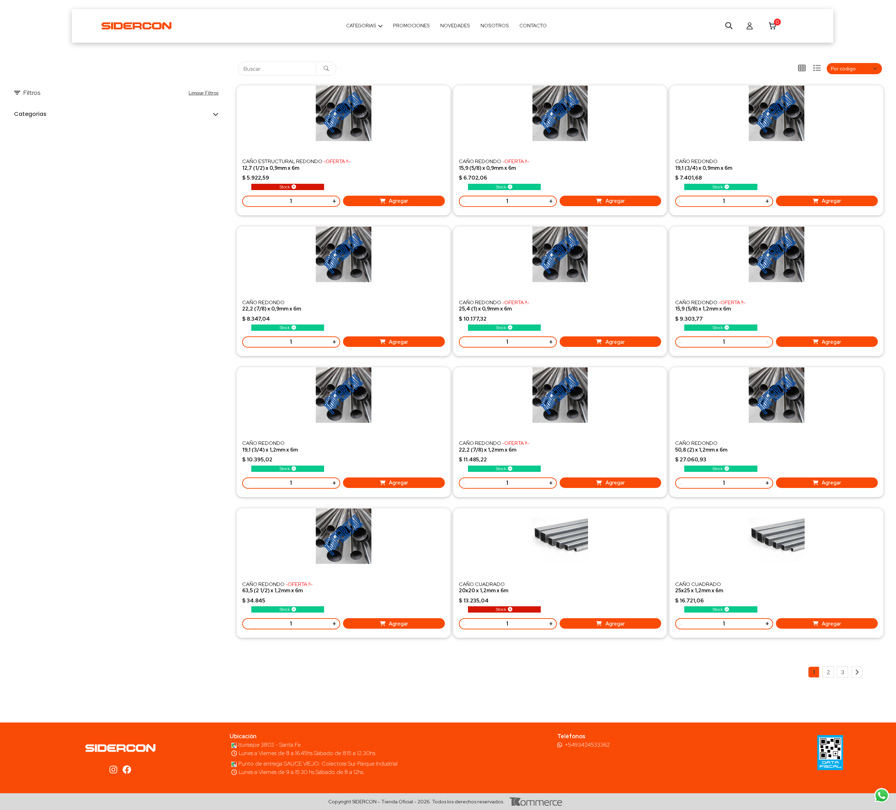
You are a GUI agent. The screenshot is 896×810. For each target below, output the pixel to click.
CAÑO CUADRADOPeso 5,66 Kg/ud (699, 590)
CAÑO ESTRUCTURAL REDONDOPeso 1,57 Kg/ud (296, 167)
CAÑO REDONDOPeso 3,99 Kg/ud (494, 449)
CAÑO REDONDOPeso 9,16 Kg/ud (701, 449)
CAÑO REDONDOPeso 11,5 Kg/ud (277, 590)
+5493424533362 (587, 745)
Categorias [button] (30, 114)
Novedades (455, 25)
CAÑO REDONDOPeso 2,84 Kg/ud (271, 308)
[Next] (856, 672)
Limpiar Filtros (203, 93)
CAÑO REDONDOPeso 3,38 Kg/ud (270, 449)
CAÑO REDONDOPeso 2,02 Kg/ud (494, 167)
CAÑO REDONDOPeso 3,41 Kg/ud (494, 308)
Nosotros (495, 25)
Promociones (411, 25)
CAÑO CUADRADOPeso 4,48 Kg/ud (483, 590)
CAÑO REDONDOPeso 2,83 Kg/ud (710, 308)
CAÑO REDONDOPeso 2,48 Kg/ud (703, 167)
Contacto (533, 25)
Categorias (361, 25)
